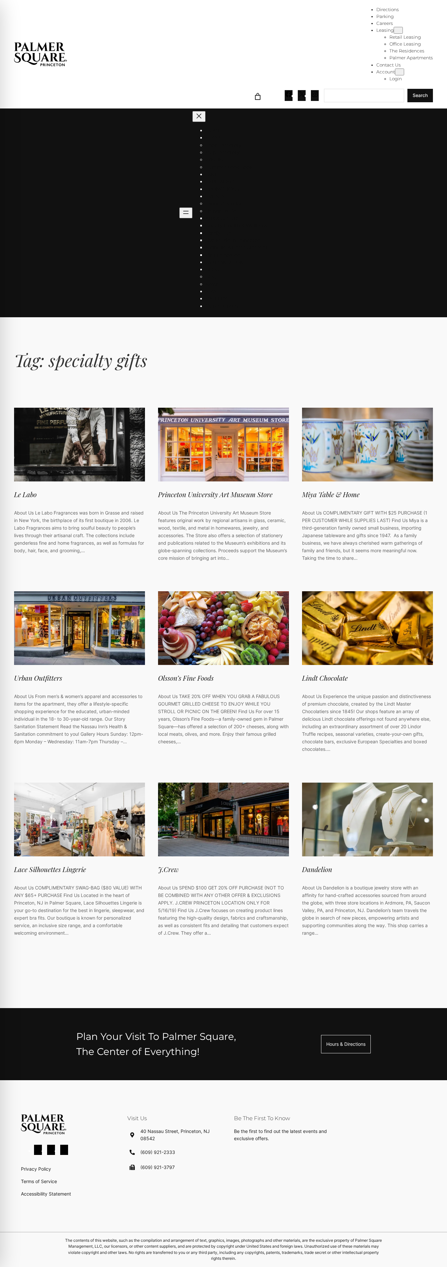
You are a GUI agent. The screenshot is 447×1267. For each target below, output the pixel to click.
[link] (257, 95)
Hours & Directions (346, 1044)
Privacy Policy (36, 1169)
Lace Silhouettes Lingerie (50, 869)
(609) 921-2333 (157, 1152)
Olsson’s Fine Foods (186, 677)
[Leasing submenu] (398, 30)
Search (420, 95)
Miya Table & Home (331, 494)
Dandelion (317, 869)
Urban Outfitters (38, 677)
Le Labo (25, 494)
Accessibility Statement (46, 1194)
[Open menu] (185, 212)
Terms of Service (39, 1181)
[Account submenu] (399, 71)
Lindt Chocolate (325, 677)
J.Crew (168, 869)
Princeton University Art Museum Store (215, 494)
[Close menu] (199, 116)
